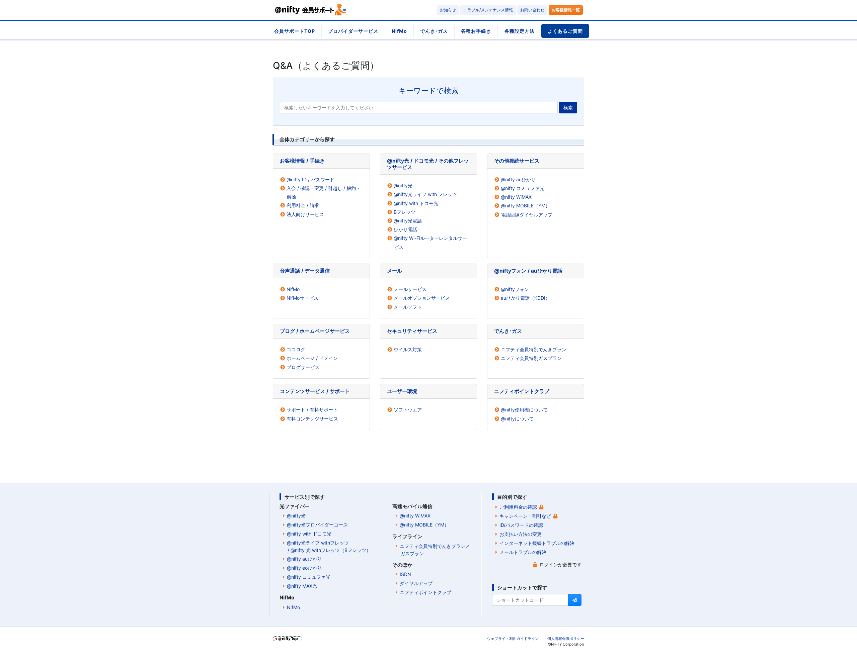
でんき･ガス (434, 31)
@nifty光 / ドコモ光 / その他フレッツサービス (428, 164)
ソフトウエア (408, 409)
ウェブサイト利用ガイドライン (513, 638)
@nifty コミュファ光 (522, 188)
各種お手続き (476, 31)
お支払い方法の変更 (520, 534)
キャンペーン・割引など (525, 516)
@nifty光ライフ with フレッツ (425, 194)
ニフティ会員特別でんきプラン (533, 349)
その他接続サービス (516, 161)
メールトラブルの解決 (522, 552)
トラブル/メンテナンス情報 (488, 9)
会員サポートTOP (294, 31)
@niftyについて (517, 418)
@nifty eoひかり (304, 568)
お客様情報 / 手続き (302, 161)
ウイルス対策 (408, 349)
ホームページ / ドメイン (312, 358)
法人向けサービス (305, 214)
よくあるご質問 (565, 31)
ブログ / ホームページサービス (315, 331)
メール (394, 271)
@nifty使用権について (524, 409)
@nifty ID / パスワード (310, 179)
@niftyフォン (515, 289)
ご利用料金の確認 (518, 507)
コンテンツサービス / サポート (315, 391)
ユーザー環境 (402, 391)
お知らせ (448, 9)
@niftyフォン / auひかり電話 (528, 271)
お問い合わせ (532, 9)
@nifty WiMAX (516, 197)
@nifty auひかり (518, 179)
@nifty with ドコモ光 (416, 203)
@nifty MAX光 (302, 586)
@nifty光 (403, 185)
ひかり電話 (405, 229)
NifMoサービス (302, 298)
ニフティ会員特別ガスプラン (531, 358)
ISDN (405, 574)
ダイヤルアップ (416, 583)
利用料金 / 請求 (303, 205)
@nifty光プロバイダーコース (317, 525)
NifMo (399, 31)
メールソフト (408, 307)
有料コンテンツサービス (312, 418)
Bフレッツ (404, 212)
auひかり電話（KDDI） (525, 298)
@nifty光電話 (408, 220)
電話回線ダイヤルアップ (526, 214)
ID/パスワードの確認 (521, 525)
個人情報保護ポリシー (565, 638)
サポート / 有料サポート (312, 409)
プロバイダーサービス (353, 31)
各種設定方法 (519, 31)
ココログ (296, 349)
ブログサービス (303, 367)
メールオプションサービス (422, 298)
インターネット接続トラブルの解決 (536, 543)
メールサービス (410, 289)
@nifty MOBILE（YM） (525, 205)
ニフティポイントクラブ (521, 391)
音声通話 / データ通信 (305, 271)
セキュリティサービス (412, 331)
